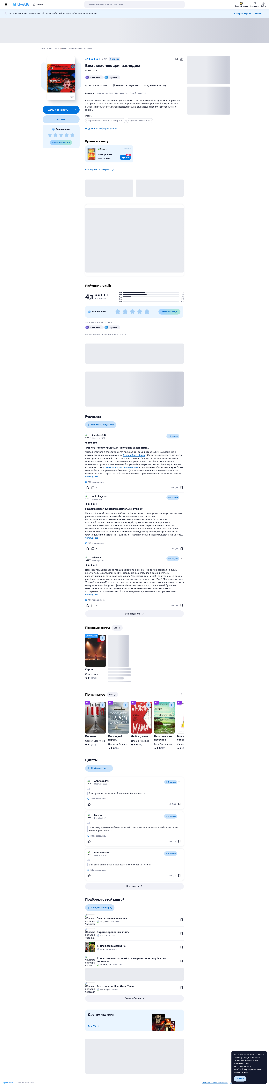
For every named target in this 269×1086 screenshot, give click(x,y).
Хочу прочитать (58, 109)
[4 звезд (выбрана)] (97, 59)
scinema (96, 557)
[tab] (90, 94)
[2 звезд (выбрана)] (92, 59)
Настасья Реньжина (119, 744)
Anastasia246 (99, 435)
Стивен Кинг (91, 70)
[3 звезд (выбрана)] (94, 59)
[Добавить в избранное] (176, 59)
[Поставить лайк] (87, 487)
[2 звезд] (55, 135)
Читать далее (91, 476)
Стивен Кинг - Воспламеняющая (121, 467)
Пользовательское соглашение (215, 1083)
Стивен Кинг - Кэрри (134, 455)
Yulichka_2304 (99, 496)
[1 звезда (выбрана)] (89, 59)
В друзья (174, 436)
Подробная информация (99, 128)
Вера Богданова (163, 744)
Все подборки (133, 998)
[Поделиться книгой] (181, 59)
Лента (39, 4)
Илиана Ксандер (140, 740)
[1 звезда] (50, 135)
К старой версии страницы (247, 13)
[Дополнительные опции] (76, 110)
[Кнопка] (102, 638)
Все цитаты (132, 886)
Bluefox (98, 815)
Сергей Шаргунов (95, 740)
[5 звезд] (72, 135)
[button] (61, 78)
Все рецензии (133, 613)
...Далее (244, 1072)
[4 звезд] (66, 135)
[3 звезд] (61, 135)
